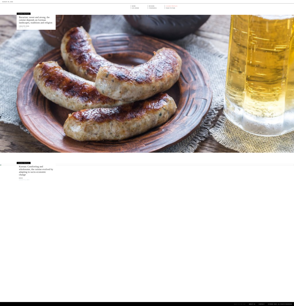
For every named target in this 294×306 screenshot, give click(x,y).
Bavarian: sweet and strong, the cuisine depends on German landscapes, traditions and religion (35, 20)
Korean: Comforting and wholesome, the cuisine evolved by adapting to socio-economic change (36, 170)
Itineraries (153, 8)
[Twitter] (287, 2)
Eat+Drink (135, 8)
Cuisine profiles (171, 6)
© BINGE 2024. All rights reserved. (280, 304)
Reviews (151, 6)
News (134, 6)
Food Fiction (170, 8)
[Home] (121, 7)
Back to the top (240, 304)
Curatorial (278, 1)
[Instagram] (290, 2)
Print (271, 1)
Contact (262, 304)
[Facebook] (284, 2)
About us (252, 304)
